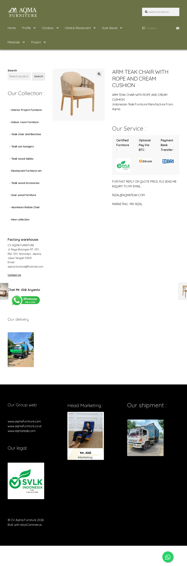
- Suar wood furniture (22, 195)
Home (12, 28)
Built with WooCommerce (25, 525)
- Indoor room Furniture (24, 122)
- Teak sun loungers (21, 146)
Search (12, 70)
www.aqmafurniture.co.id (24, 426)
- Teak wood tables (21, 158)
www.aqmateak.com (21, 431)
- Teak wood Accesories (24, 183)
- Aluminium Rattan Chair (24, 207)
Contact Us (14, 275)
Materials (14, 42)
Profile (26, 28)
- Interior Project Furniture (25, 110)
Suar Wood (109, 28)
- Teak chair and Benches (25, 134)
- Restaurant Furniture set (25, 170)
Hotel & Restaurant (78, 28)
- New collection (19, 219)
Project (36, 42)
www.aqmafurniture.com (24, 421)
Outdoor (48, 28)
